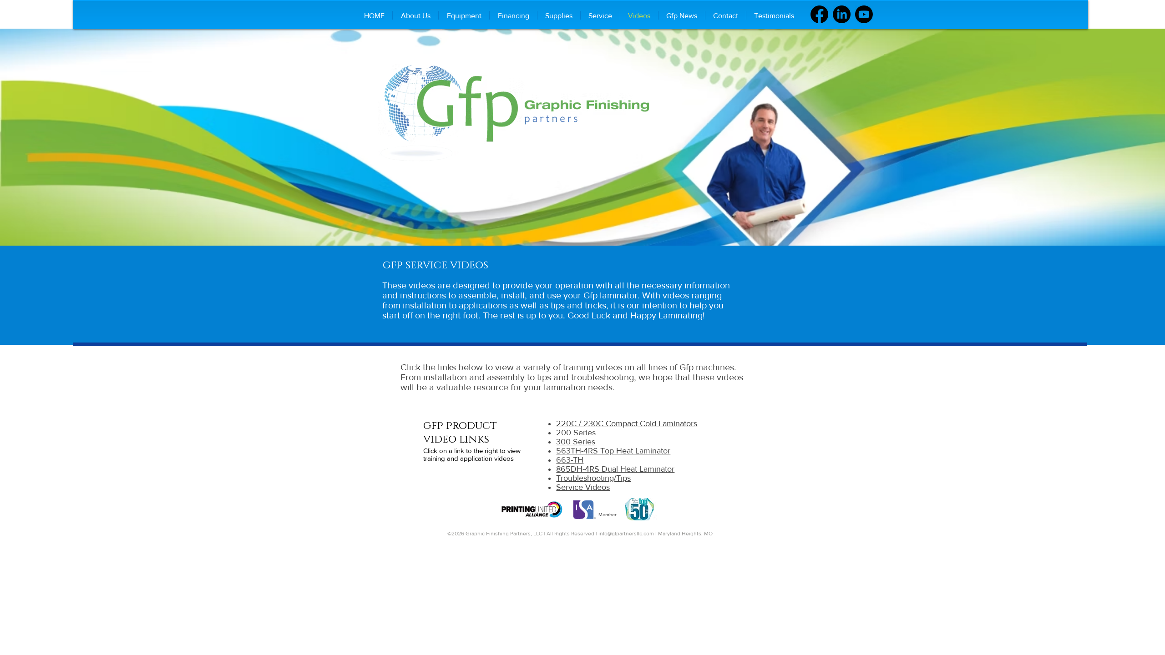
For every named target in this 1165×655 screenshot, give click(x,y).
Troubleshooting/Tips (593, 478)
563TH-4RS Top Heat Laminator (613, 450)
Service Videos (583, 487)
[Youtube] (864, 14)
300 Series (575, 441)
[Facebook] (819, 14)
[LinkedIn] (842, 14)
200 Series (576, 432)
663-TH (569, 459)
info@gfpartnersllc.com (626, 533)
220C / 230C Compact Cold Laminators (626, 423)
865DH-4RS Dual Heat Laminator (615, 469)
